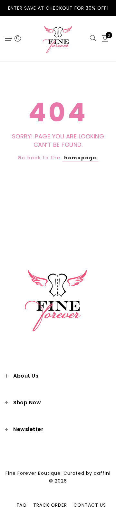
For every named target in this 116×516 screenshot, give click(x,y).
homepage (80, 158)
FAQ (22, 505)
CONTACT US (89, 505)
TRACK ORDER (50, 505)
